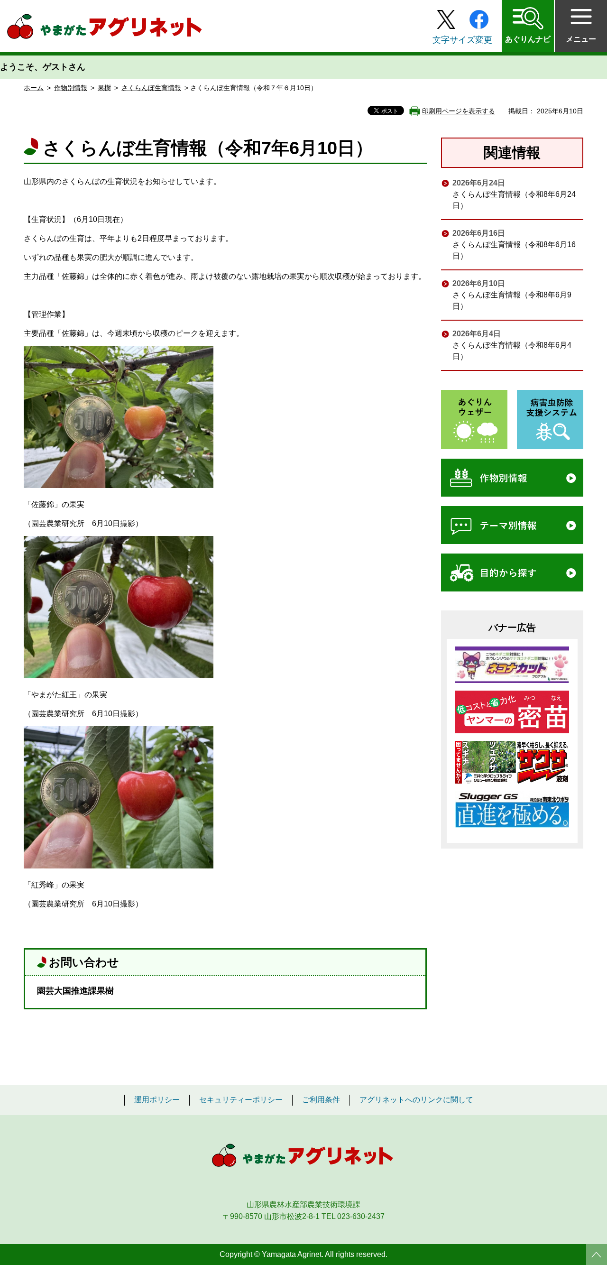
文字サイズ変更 (462, 40)
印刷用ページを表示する (458, 111)
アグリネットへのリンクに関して (416, 1100)
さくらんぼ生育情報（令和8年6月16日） (514, 250)
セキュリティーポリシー (241, 1100)
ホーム (34, 88)
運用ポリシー (157, 1100)
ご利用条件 (321, 1100)
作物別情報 (70, 88)
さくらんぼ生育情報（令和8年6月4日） (511, 350)
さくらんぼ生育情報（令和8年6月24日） (514, 200)
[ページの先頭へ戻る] (596, 1254)
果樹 (104, 88)
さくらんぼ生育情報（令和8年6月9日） (511, 300)
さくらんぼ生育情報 (151, 88)
